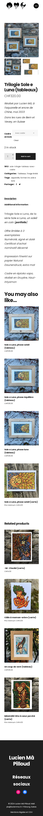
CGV (30, 812)
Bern (28, 117)
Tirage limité (32, 173)
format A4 (25, 177)
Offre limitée (12, 231)
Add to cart (26, 156)
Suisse (21, 121)
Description (10, 198)
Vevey (8, 121)
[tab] (10, 198)
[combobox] (25, 133)
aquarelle (15, 177)
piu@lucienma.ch (14, 806)
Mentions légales (18, 812)
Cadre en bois (8, 135)
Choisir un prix (21, 323)
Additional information (16, 204)
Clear (16, 140)
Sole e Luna (18, 218)
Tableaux (22, 173)
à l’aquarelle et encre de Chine (19, 108)
